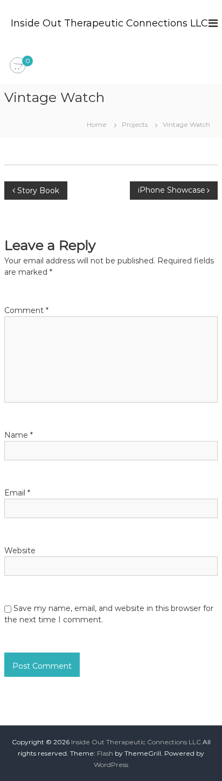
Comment (26, 310)
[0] (18, 66)
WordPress (111, 764)
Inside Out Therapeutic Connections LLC (109, 23)
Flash (105, 753)
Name (18, 435)
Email (17, 493)
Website (20, 550)
